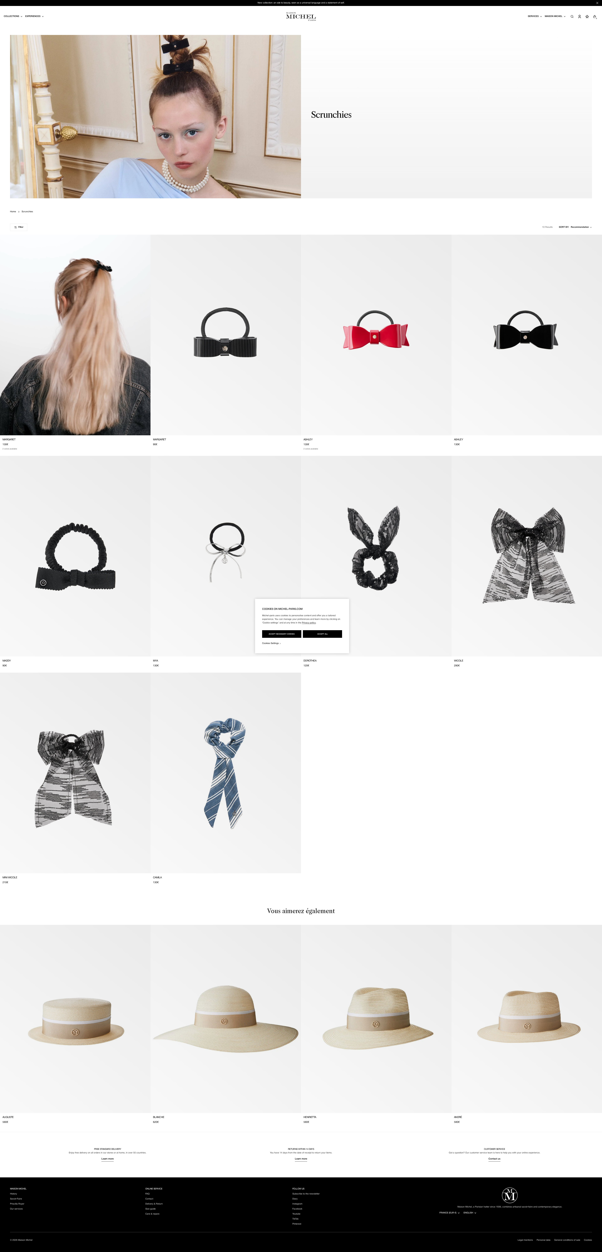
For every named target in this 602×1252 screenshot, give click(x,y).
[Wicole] (527, 556)
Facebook (297, 1209)
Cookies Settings (270, 643)
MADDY (7, 661)
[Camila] (225, 773)
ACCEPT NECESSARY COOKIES (282, 634)
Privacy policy (309, 623)
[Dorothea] (376, 556)
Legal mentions (525, 1240)
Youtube (296, 1214)
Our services (16, 1209)
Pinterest (296, 1224)
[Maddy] (75, 556)
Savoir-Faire (16, 1199)
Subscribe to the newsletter (306, 1194)
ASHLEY (308, 440)
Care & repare (152, 1214)
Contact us (494, 1159)
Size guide (150, 1209)
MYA (155, 661)
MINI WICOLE (10, 878)
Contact (149, 1199)
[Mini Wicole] (75, 773)
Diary (295, 1199)
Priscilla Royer (17, 1204)
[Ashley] (376, 335)
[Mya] (225, 556)
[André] (527, 1019)
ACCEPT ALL (322, 634)
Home (13, 212)
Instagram (297, 1204)
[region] (302, 626)
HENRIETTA (310, 1117)
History (13, 1194)
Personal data (543, 1240)
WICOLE (458, 661)
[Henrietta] (376, 1019)
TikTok (295, 1219)
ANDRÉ (458, 1117)
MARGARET (9, 440)
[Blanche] (225, 1019)
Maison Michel (25, 1240)
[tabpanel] (301, 1024)
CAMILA (157, 878)
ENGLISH (468, 1213)
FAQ (147, 1194)
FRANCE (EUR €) (448, 1213)
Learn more (107, 1159)
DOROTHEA (310, 661)
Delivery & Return (154, 1204)
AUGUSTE (8, 1117)
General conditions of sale (567, 1240)
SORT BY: (564, 227)
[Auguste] (75, 1019)
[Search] (572, 16)
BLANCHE (158, 1117)
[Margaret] (75, 335)
